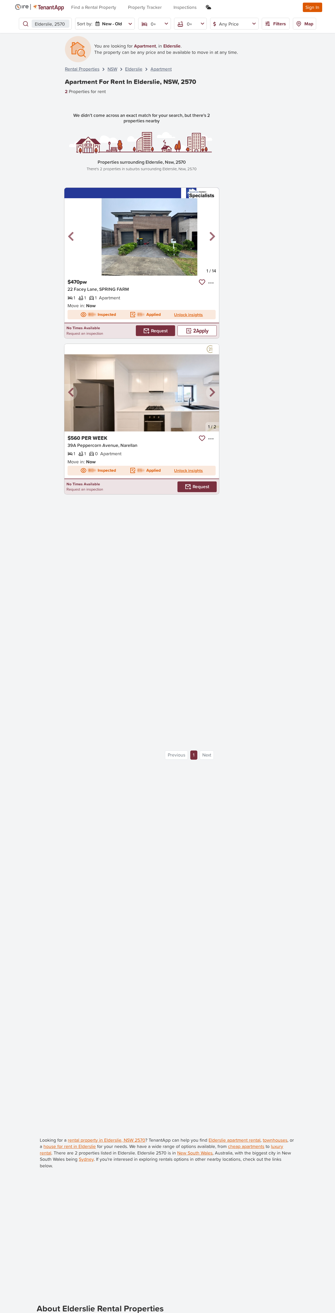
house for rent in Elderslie (69, 1146)
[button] (70, 236)
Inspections (185, 7)
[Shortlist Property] (202, 282)
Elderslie (133, 69)
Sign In (312, 7)
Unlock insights (188, 314)
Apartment (161, 69)
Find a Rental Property (93, 7)
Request (159, 330)
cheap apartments (246, 1146)
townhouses (275, 1140)
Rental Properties (82, 69)
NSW (112, 69)
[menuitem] (112, 24)
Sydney (86, 1159)
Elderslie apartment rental (234, 1140)
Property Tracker (145, 7)
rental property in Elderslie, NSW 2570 (106, 1140)
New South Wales (195, 1153)
